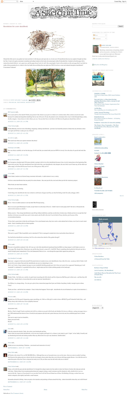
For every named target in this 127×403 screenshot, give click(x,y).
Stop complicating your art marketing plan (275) (105, 110)
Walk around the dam (99, 248)
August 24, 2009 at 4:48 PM (18, 143)
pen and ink (12, 102)
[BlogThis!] (34, 100)
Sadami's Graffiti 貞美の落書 (102, 153)
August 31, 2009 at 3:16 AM (18, 338)
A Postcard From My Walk (101, 259)
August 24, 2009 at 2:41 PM (18, 121)
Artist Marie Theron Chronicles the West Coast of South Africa (107, 273)
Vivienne (10, 296)
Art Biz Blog (97, 108)
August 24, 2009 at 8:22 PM (18, 226)
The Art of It (97, 277)
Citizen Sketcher (98, 164)
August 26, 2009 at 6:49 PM (18, 324)
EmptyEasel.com (99, 117)
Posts (96, 35)
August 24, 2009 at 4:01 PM (18, 133)
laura (9, 328)
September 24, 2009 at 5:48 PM (19, 382)
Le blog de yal (98, 188)
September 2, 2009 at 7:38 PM (19, 348)
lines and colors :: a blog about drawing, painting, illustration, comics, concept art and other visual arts (107, 100)
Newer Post (6, 389)
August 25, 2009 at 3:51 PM (18, 270)
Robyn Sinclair (12, 159)
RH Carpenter (11, 112)
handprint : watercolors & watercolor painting (107, 122)
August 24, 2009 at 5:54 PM (18, 155)
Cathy (9, 230)
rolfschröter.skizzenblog (101, 148)
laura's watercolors (99, 137)
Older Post (84, 389)
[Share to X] (36, 100)
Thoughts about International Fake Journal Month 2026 (107, 114)
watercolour (30, 102)
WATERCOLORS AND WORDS (103, 191)
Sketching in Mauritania (101, 177)
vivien (9, 173)
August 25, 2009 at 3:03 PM (18, 254)
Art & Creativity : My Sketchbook (103, 270)
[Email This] (32, 100)
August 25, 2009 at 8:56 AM (18, 240)
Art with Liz (11, 138)
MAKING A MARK (99, 93)
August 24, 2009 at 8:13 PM (18, 195)
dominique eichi (12, 147)
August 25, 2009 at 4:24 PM (18, 292)
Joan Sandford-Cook (13, 258)
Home (45, 389)
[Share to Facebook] (38, 100)
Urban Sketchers (99, 256)
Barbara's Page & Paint (101, 268)
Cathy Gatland (12, 126)
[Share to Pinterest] (40, 100)
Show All (122, 195)
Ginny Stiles (11, 352)
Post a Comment (7, 386)
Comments (98, 38)
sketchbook (21, 102)
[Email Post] (29, 100)
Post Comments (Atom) (17, 393)
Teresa (9, 342)
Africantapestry (98, 193)
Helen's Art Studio (99, 166)
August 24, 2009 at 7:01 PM (18, 169)
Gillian (10, 244)
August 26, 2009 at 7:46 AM (18, 304)
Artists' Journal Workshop (101, 112)
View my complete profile (101, 58)
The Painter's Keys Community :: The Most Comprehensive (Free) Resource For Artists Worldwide (106, 126)
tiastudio (96, 150)
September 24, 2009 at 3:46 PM (19, 362)
